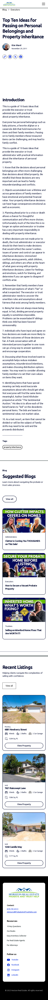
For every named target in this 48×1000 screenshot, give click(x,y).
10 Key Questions (14, 926)
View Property (24, 745)
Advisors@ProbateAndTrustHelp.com (22, 912)
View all (9, 499)
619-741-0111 (12, 909)
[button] (43, 4)
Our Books (11, 931)
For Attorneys (12, 945)
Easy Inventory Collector (16, 936)
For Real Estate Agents (16, 940)
